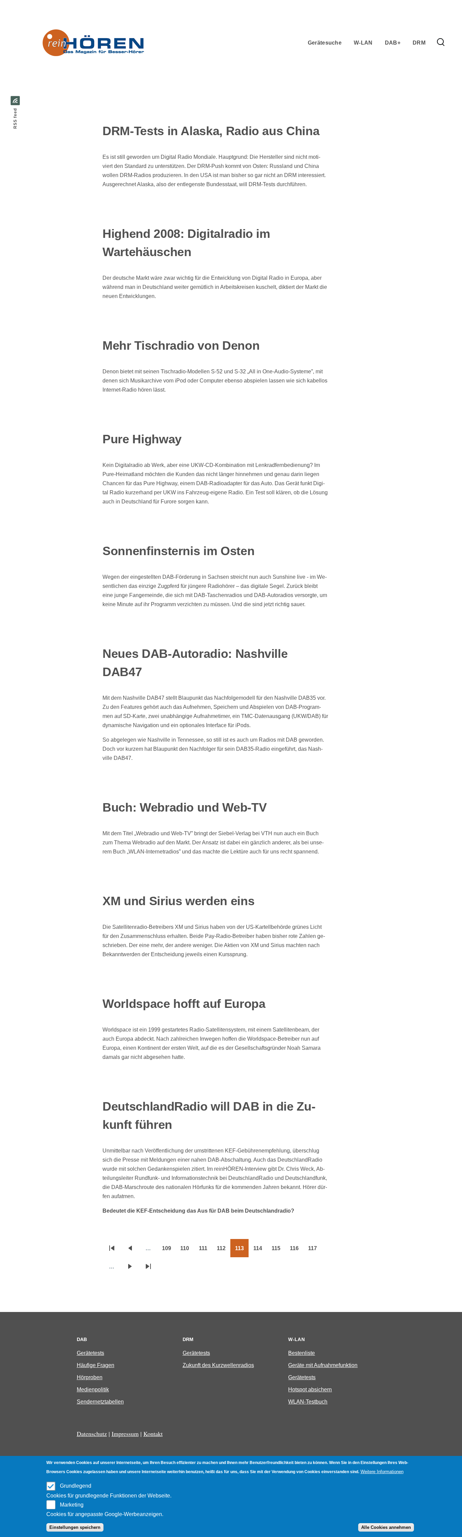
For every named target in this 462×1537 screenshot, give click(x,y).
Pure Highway (142, 439)
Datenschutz (92, 1434)
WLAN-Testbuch (307, 1402)
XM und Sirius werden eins (178, 901)
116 (296, 1250)
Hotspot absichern (310, 1389)
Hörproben (89, 1377)
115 (278, 1250)
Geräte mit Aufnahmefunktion (322, 1365)
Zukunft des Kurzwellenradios (218, 1365)
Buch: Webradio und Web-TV (184, 807)
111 (205, 1250)
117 (315, 1250)
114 (260, 1250)
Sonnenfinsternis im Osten (178, 551)
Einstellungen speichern (74, 1527)
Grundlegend (75, 1486)
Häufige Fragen (95, 1365)
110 (187, 1250)
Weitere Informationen (382, 1471)
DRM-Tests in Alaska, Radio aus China (210, 131)
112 (223, 1250)
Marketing (72, 1504)
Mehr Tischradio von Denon (180, 345)
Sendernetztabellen (100, 1402)
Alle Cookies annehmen (386, 1527)
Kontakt (153, 1434)
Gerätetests (90, 1353)
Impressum (125, 1434)
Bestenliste (301, 1353)
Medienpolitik (93, 1389)
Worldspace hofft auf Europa (183, 1004)
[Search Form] (441, 42)
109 (169, 1250)
